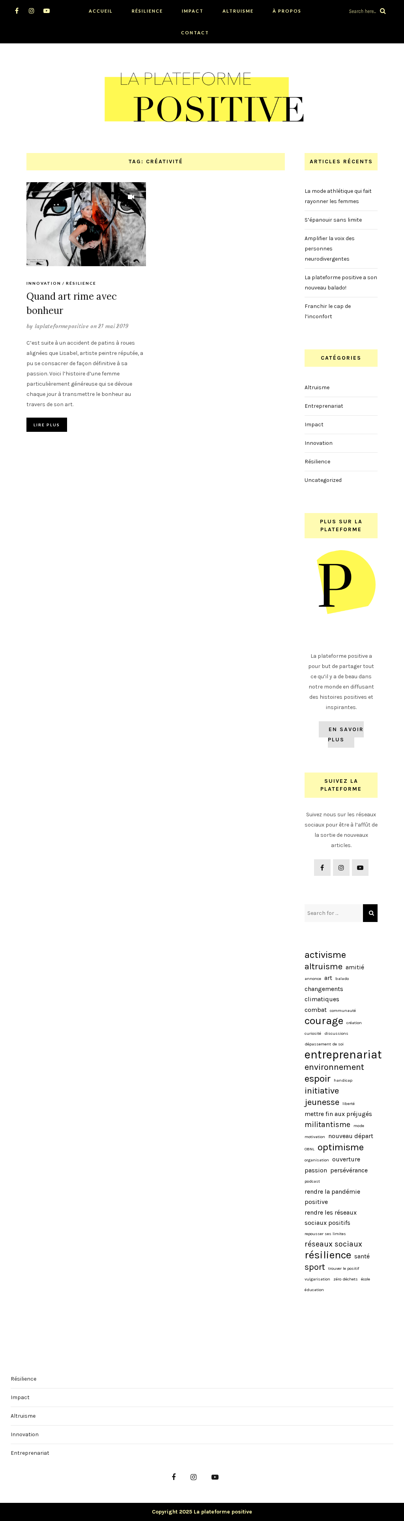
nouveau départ (350, 1136)
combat (316, 1009)
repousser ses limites (325, 1233)
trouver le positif (343, 1268)
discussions (336, 1033)
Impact (193, 10)
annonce (313, 978)
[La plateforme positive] (202, 94)
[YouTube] (47, 11)
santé (362, 1256)
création (354, 1022)
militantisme (327, 1124)
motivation (315, 1136)
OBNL (309, 1148)
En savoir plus (346, 734)
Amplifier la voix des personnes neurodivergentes (330, 248)
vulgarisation (317, 1279)
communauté (343, 1010)
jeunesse (322, 1102)
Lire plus (47, 424)
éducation (314, 1289)
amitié (355, 967)
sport (315, 1267)
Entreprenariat (324, 406)
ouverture (346, 1159)
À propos (287, 10)
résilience (328, 1255)
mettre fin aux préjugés (338, 1114)
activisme (325, 955)
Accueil (101, 10)
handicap (343, 1080)
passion (316, 1170)
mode (359, 1125)
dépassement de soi (324, 1044)
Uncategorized (323, 480)
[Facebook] (17, 11)
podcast (312, 1181)
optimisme (341, 1147)
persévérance (349, 1170)
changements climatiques (324, 994)
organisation (317, 1160)
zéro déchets (345, 1279)
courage (324, 1021)
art (328, 978)
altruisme (323, 966)
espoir (318, 1078)
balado (342, 978)
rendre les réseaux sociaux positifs (331, 1217)
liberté (348, 1103)
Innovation (43, 283)
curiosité (313, 1033)
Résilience (147, 10)
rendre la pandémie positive (332, 1197)
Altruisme (238, 10)
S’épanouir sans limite (333, 219)
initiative (322, 1091)
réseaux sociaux (333, 1244)
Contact (195, 32)
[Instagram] (32, 11)
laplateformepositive (62, 326)
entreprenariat (343, 1054)
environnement (334, 1067)
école (365, 1279)
